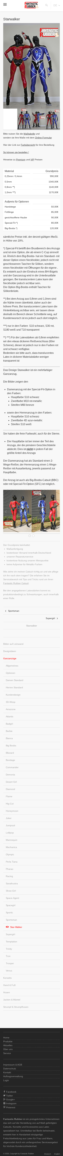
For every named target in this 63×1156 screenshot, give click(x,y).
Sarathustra (12, 883)
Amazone (11, 709)
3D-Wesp (10, 702)
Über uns (8, 1049)
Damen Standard (14, 680)
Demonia (10, 774)
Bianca (9, 738)
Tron (8, 956)
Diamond (10, 789)
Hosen (6, 992)
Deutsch (47, 1154)
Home (6, 1037)
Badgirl (9, 723)
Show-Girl (11, 890)
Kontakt (7, 1072)
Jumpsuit (10, 825)
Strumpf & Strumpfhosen (15, 1007)
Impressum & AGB (12, 1064)
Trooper (10, 963)
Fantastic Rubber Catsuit (16, 583)
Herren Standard (14, 687)
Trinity (9, 949)
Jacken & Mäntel (11, 999)
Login (6, 1080)
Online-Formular (43, 137)
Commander (12, 767)
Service (7, 1053)
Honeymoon (12, 811)
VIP (32, 159)
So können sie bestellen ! (16, 152)
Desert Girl (11, 782)
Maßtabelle (29, 133)
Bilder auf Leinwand (13, 644)
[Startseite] (31, 7)
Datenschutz (9, 1068)
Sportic (9, 912)
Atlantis (9, 716)
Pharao (9, 869)
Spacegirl (10, 905)
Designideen (9, 651)
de (55, 5)
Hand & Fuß (9, 985)
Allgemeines (12, 665)
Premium (20, 159)
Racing (9, 876)
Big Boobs (11, 745)
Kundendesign (13, 694)
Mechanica (11, 847)
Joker (8, 818)
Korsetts (7, 978)
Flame (9, 796)
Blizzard (10, 753)
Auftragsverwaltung (13, 1076)
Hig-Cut (10, 803)
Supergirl (50, 618)
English (57, 1154)
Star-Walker (16, 927)
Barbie (9, 731)
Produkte (7, 1041)
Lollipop (10, 832)
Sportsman (13, 611)
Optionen (10, 673)
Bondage (10, 760)
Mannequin (11, 840)
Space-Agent (12, 898)
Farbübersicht (28, 145)
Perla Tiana (11, 861)
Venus (9, 970)
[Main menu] (5, 5)
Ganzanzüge (9, 658)
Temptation (11, 941)
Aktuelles (7, 1045)
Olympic (10, 854)
